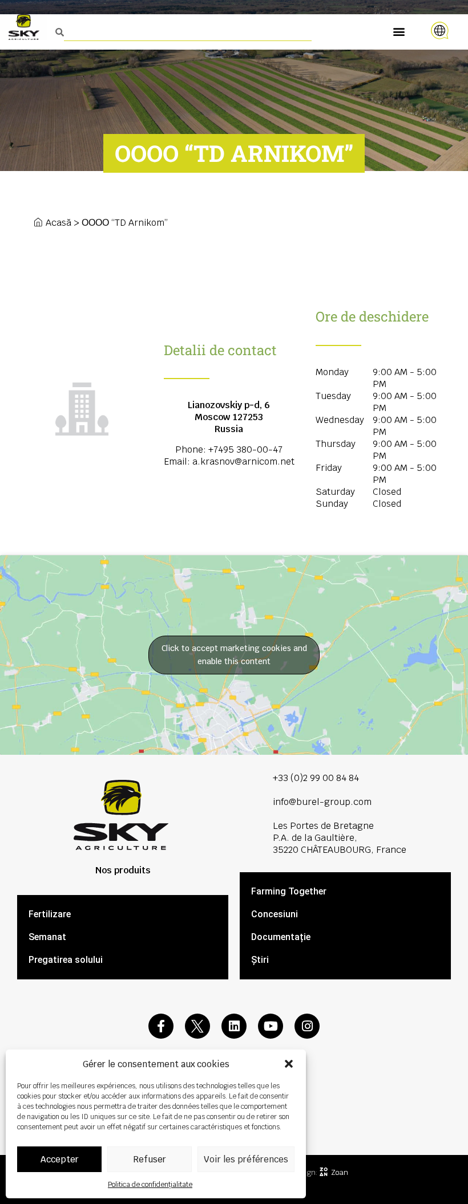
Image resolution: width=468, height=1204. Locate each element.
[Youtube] (270, 1026)
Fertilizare (50, 914)
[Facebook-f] (161, 1026)
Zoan (339, 1172)
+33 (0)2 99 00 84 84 (316, 778)
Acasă (58, 223)
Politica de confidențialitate (150, 1184)
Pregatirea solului (66, 959)
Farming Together (288, 891)
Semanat (47, 937)
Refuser (149, 1159)
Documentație (280, 937)
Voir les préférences (246, 1159)
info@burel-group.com (322, 802)
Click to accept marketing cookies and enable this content (234, 654)
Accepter (60, 1159)
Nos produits (123, 870)
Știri (260, 959)
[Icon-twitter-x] (197, 1026)
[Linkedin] (234, 1026)
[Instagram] (307, 1026)
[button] (288, 1063)
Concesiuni (274, 914)
